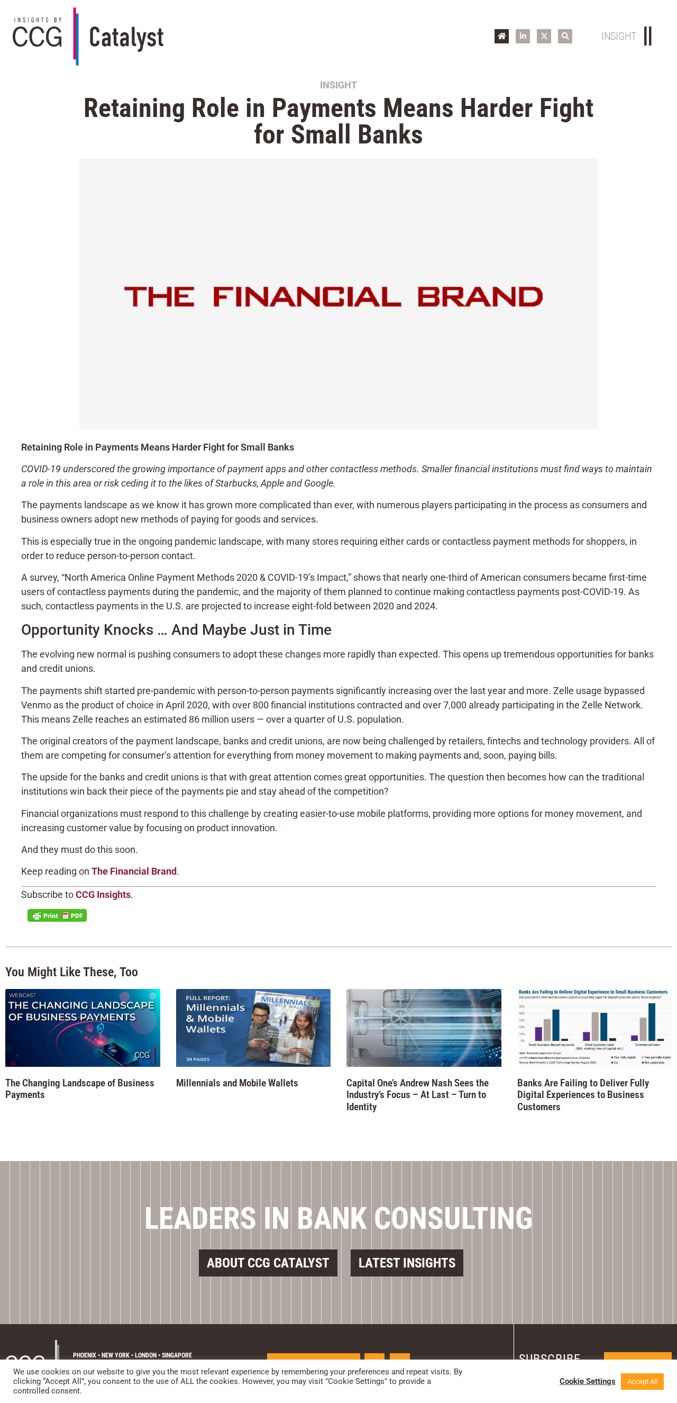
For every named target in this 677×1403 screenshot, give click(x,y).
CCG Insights (103, 894)
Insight (338, 85)
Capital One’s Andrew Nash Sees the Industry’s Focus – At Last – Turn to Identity (417, 1095)
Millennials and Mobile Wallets (237, 1083)
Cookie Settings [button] (588, 1381)
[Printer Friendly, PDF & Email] (57, 915)
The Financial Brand (134, 871)
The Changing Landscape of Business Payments (79, 1089)
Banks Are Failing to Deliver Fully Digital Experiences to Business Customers (583, 1095)
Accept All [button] (642, 1382)
